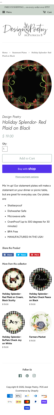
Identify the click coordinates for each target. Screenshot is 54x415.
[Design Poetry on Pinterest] (27, 376)
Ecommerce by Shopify (27, 390)
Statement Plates (19, 52)
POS (41, 387)
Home (5, 52)
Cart (49, 12)
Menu (9, 12)
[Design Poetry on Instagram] (34, 376)
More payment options (27, 176)
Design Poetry (31, 387)
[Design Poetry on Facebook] (20, 376)
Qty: (4, 143)
